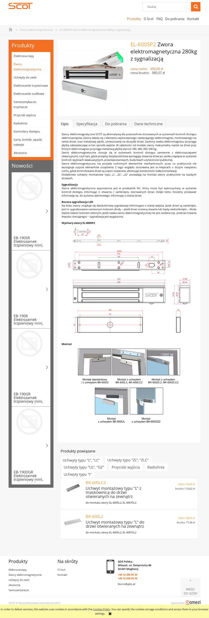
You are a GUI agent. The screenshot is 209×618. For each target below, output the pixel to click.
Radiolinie (20, 123)
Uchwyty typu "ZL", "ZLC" (128, 460)
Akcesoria (20, 153)
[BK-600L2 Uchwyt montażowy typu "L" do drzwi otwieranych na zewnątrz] (73, 522)
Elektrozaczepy (24, 56)
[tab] (65, 123)
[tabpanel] (129, 285)
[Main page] (21, 6)
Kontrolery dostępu (27, 131)
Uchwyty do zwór (25, 77)
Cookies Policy (101, 609)
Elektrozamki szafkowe (29, 94)
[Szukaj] (195, 6)
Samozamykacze (19, 590)
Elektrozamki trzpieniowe (31, 85)
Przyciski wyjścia (25, 115)
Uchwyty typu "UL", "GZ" (84, 467)
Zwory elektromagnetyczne (27, 66)
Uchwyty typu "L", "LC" (81, 460)
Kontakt (62, 575)
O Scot (62, 570)
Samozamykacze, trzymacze (25, 104)
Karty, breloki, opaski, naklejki (28, 142)
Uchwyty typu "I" (78, 474)
